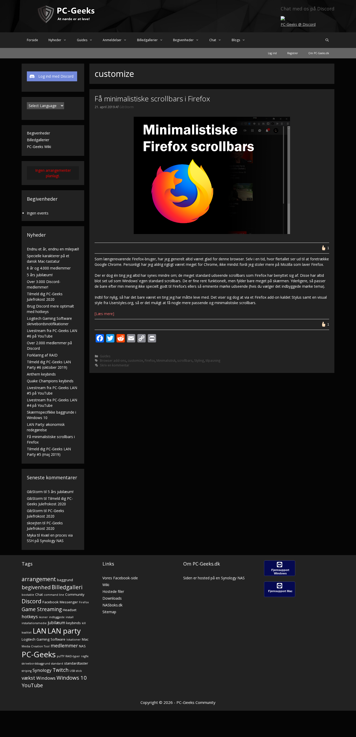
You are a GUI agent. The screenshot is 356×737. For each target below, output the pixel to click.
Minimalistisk (166, 360)
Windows (46, 678)
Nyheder (54, 40)
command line (54, 595)
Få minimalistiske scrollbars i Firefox (152, 98)
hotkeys (30, 616)
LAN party (64, 631)
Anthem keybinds (41, 374)
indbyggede (57, 617)
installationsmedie (34, 623)
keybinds (73, 623)
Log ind (272, 53)
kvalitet (27, 632)
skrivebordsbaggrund (36, 663)
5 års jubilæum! (40, 274)
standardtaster (76, 663)
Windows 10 (72, 677)
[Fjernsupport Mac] (279, 595)
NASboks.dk (112, 605)
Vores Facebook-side (120, 577)
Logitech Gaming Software (43, 639)
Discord (31, 601)
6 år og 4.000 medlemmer (49, 268)
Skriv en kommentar (114, 365)
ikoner (43, 617)
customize (135, 360)
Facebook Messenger (60, 602)
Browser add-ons (113, 360)
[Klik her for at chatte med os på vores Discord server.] (283, 18)
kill (84, 623)
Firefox (150, 360)
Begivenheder (183, 40)
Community (74, 594)
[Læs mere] (104, 313)
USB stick (76, 671)
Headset (69, 609)
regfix (85, 656)
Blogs (236, 40)
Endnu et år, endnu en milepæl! (53, 249)
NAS (82, 646)
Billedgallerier (147, 40)
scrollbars (185, 360)
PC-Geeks (39, 654)
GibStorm (35, 491)
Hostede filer (113, 591)
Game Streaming (42, 609)
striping (27, 671)
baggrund (65, 580)
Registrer (292, 53)
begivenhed (36, 587)
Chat (212, 40)
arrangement (39, 579)
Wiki (105, 584)
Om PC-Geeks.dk (318, 53)
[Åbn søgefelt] (327, 40)
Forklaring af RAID (42, 355)
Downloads (112, 598)
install (69, 617)
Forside (32, 40)
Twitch (61, 669)
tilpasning (213, 360)
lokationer (73, 639)
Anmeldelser (112, 40)
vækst (28, 677)
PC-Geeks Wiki (39, 146)
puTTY (60, 656)
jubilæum (56, 622)
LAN (39, 631)
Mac (85, 639)
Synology (42, 670)
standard (57, 663)
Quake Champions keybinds (50, 380)
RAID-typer (72, 656)
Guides (82, 40)
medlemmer (64, 645)
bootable (28, 595)
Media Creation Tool (36, 646)
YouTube (32, 685)
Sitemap (109, 611)
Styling (199, 360)
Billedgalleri (67, 587)
